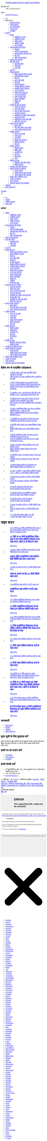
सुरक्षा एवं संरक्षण (15, 179)
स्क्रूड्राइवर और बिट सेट (23, 53)
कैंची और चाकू (14, 283)
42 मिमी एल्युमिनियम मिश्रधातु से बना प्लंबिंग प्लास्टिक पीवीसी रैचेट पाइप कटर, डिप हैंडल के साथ (25, 628)
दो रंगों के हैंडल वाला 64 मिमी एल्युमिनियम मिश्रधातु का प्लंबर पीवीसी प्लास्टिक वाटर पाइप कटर (25, 709)
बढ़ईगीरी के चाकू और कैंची (23, 119)
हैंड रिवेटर (18, 156)
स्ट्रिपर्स (17, 82)
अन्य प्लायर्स (18, 45)
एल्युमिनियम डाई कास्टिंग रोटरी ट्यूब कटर (23, 421)
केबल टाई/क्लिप (20, 99)
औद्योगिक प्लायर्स (20, 37)
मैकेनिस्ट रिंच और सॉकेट (23, 162)
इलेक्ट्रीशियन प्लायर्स (21, 76)
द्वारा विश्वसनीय (15, 27)
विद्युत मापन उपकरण (21, 93)
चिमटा (12, 35)
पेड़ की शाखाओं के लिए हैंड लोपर (20, 489)
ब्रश (16, 158)
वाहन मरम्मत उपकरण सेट (23, 130)
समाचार (7, 185)
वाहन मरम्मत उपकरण (17, 123)
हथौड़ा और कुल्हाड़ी (16, 60)
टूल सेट (12, 70)
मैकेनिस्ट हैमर (19, 165)
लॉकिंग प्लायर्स (19, 43)
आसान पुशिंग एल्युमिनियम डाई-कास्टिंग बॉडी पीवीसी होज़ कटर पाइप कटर (24, 557)
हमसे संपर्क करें (10, 187)
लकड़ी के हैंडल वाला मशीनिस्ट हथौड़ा (22, 495)
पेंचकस (17, 49)
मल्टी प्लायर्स (19, 171)
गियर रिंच (18, 66)
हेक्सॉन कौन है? (15, 23)
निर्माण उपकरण (15, 146)
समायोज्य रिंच (19, 64)
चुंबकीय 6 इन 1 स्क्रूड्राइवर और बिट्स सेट (24, 395)
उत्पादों (7, 33)
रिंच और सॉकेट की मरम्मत (23, 128)
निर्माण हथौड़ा (19, 148)
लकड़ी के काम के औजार (18, 105)
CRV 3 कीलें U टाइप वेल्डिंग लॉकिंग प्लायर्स (24, 473)
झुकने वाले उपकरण (21, 140)
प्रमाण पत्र (13, 29)
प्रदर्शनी (12, 31)
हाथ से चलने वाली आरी (22, 111)
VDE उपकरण (19, 90)
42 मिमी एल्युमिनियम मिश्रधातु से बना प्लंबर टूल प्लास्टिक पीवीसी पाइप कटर (24, 607)
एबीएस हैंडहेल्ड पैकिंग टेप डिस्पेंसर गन (22, 467)
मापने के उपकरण (20, 107)
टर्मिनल (17, 103)
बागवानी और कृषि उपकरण (18, 167)
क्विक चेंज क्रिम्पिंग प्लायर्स (23, 74)
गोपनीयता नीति (12, 781)
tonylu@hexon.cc (11, 15)
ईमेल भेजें (4, 792)
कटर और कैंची (19, 80)
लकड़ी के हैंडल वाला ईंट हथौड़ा (20, 501)
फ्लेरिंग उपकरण (20, 142)
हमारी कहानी (14, 25)
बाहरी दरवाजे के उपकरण (18, 169)
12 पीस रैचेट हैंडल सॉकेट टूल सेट (21, 517)
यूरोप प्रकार (19, 41)
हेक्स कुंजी (18, 125)
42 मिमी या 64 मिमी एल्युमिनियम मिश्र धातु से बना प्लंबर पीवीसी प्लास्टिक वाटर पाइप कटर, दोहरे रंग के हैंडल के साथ (25, 539)
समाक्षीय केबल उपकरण (22, 88)
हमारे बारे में (9, 725)
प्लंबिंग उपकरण (15, 132)
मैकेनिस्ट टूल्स (14, 160)
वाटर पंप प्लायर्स (20, 134)
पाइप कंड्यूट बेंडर (20, 97)
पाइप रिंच (18, 138)
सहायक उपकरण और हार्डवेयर (19, 183)
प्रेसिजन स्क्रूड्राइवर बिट (17, 784)
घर (6, 19)
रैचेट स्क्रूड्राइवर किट (34, 784)
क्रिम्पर (17, 78)
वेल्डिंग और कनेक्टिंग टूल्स (18, 177)
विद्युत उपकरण (14, 72)
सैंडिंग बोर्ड (18, 150)
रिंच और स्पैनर (14, 62)
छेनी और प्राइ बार (20, 121)
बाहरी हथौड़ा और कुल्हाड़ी (23, 175)
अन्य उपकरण (14, 181)
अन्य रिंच (17, 68)
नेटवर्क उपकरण (20, 84)
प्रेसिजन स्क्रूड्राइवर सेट (9, 786)
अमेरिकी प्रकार (20, 39)
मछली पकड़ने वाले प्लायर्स (23, 173)
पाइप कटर (18, 136)
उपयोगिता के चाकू (25, 786)
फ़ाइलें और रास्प (20, 117)
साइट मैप (36, 779)
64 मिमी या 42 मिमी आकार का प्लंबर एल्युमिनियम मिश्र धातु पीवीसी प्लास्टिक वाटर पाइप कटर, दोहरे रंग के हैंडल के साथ (25, 686)
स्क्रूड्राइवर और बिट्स (18, 47)
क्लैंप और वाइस (19, 109)
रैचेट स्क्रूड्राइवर (21, 58)
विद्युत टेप (18, 101)
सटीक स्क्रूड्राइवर (21, 51)
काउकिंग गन (19, 152)
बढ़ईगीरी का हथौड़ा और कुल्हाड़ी (25, 115)
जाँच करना (13, 546)
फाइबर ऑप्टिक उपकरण (22, 86)
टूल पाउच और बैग (20, 95)
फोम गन (17, 154)
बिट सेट (17, 56)
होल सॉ (17, 144)
